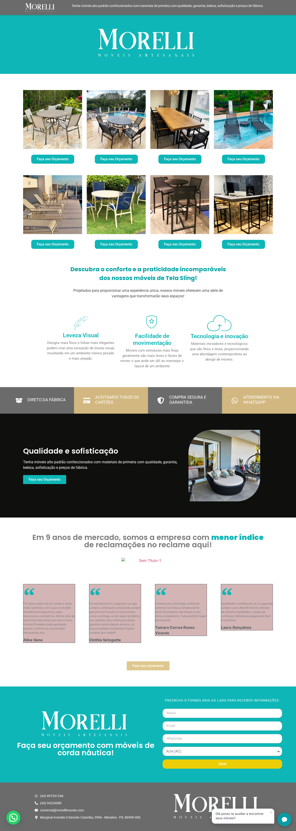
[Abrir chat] (284, 819)
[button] (13, 818)
